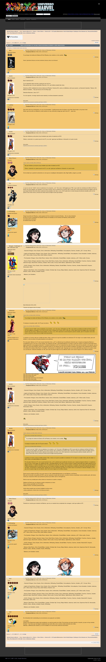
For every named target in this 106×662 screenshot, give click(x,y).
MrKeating (12, 211)
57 (18, 42)
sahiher (11, 105)
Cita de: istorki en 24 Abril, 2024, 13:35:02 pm (32, 162)
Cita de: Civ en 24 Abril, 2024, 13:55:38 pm (33, 446)
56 (17, 42)
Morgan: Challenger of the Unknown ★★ (78, 31)
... (11, 42)
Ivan (10, 578)
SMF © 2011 (14, 658)
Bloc (100, 658)
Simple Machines (22, 658)
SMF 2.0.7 (7, 658)
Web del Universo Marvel (12, 31)
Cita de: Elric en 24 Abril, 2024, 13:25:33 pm (32, 315)
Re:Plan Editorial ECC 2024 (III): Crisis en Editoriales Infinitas (40, 50)
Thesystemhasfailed (92, 31)
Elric (10, 50)
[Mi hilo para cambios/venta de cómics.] (9, 99)
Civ (10, 183)
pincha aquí (97, 14)
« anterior (93, 40)
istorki (10, 76)
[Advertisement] (53, 25)
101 (21, 42)
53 (12, 42)
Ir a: (92, 642)
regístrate (32, 14)
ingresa (26, 14)
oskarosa (11, 310)
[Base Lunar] (9, 208)
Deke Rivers (12, 158)
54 (14, 42)
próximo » (97, 40)
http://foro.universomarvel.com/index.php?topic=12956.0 (35, 102)
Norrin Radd (66, 31)
